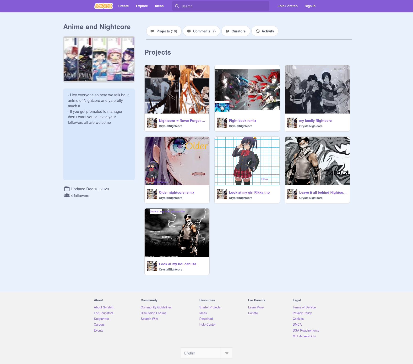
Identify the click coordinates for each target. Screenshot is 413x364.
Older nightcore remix (176, 192)
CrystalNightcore (170, 126)
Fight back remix (242, 120)
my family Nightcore (315, 120)
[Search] (177, 6)
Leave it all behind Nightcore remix (323, 192)
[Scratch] (103, 6)
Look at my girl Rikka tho (249, 192)
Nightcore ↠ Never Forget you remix (182, 120)
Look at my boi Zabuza (177, 263)
